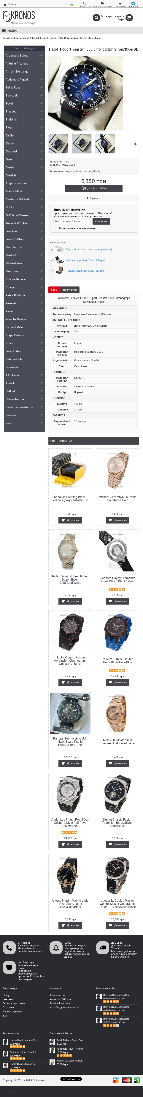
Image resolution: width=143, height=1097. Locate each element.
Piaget (10, 311)
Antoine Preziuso (17, 63)
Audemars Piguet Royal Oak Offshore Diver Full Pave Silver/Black (70, 822)
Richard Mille (14, 327)
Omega (10, 287)
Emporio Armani (16, 183)
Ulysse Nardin (15, 399)
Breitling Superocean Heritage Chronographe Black (116, 1019)
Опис (54, 289)
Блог (5, 1015)
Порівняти (95, 197)
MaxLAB (11, 255)
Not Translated (61, 441)
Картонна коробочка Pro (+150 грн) (85, 260)
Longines (12, 231)
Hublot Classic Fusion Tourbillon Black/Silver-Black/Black (117, 822)
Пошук (7, 995)
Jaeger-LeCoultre (17, 223)
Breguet (11, 111)
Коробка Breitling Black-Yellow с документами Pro (70, 498)
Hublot (10, 207)
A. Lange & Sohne (17, 55)
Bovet (9, 103)
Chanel (10, 143)
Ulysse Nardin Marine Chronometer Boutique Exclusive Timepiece (23, 1040)
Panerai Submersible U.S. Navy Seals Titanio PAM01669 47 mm (70, 741)
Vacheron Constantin (19, 407)
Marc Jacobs (14, 247)
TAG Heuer (13, 375)
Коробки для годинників (64, 1007)
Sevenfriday (13, 351)
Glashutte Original (17, 199)
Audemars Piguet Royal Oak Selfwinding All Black (23, 1052)
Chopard (11, 151)
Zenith (10, 423)
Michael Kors (14, 263)
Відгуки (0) (70, 289)
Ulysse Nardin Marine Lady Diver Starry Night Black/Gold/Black (70, 903)
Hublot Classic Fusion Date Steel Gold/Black (23, 1064)
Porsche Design (16, 319)
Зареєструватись (13, 1011)
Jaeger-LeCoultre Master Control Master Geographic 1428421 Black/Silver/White (70, 1060)
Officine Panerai (16, 279)
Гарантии (8, 1007)
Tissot (10, 383)
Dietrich (11, 175)
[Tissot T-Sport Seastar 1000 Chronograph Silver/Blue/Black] (85, 129)
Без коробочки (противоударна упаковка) (89, 249)
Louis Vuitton (14, 239)
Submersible (14, 359)
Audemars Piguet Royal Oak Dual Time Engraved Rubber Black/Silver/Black (70, 1049)
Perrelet (11, 303)
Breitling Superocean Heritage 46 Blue (116, 1007)
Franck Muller (15, 191)
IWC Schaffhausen (17, 215)
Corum (10, 159)
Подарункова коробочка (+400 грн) (85, 270)
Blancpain (12, 95)
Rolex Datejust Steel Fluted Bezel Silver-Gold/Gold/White (70, 579)
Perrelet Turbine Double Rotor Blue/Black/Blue (117, 661)
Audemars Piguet (17, 79)
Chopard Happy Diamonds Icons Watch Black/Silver (117, 579)
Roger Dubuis (15, 335)
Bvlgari (10, 127)
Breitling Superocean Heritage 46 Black (116, 995)
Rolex (9, 343)
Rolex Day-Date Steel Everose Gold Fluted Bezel (117, 742)
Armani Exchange (17, 71)
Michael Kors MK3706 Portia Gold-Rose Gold (117, 498)
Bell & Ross (13, 87)
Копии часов (57, 995)
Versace (11, 415)
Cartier (10, 135)
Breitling (11, 119)
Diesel (10, 167)
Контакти (8, 999)
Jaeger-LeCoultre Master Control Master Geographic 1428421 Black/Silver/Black (117, 903)
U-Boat (10, 391)
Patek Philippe (15, 295)
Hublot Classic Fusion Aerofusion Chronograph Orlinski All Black (70, 660)
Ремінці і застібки (60, 1003)
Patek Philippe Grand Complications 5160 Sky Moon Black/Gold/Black (70, 1040)
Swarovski (12, 367)
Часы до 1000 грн (60, 999)
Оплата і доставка (14, 1003)
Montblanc (13, 271)
